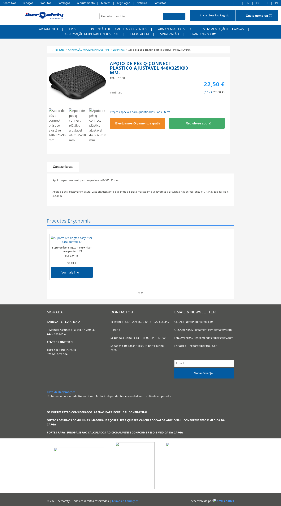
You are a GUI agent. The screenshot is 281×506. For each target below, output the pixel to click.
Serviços (28, 3)
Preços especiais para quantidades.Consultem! (140, 112)
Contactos (159, 3)
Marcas (105, 3)
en (247, 3)
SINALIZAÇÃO (169, 34)
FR (267, 3)
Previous (43, 127)
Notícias (142, 3)
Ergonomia (119, 49)
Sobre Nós (9, 3)
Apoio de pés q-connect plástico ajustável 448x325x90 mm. (159, 49)
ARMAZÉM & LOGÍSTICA (174, 29)
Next (113, 127)
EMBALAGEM (139, 34)
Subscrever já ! (204, 373)
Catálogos (64, 3)
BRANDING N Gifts (203, 34)
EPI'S (72, 29)
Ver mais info (70, 272)
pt (276, 3)
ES (257, 3)
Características (63, 166)
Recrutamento (85, 3)
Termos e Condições (125, 501)
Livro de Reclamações (61, 392)
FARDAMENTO (47, 29)
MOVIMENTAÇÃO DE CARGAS (223, 29)
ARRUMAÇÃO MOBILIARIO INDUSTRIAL (92, 34)
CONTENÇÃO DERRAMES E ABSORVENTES (117, 29)
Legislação (123, 3)
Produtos (45, 3)
